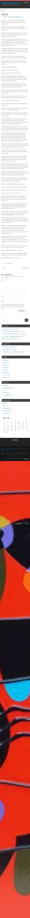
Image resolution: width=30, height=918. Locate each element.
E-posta (2, 297)
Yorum (2, 281)
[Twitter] (26, 459)
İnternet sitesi (2, 301)
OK (26, 320)
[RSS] (28, 459)
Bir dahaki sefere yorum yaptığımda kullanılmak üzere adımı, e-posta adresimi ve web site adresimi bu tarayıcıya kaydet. (12, 306)
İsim (2, 291)
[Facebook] (24, 459)
